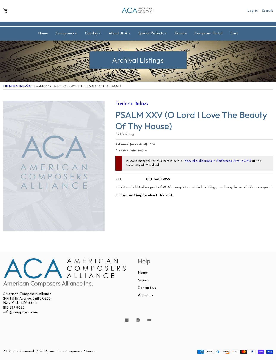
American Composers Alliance (73, 351)
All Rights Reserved (18, 351)
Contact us (147, 288)
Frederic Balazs (17, 86)
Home (143, 272)
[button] (5, 10)
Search (143, 280)
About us (145, 295)
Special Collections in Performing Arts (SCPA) (218, 161)
